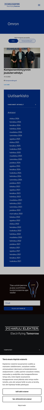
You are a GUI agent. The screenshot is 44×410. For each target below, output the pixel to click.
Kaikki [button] (13, 41)
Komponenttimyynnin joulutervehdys (17, 71)
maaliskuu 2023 (16, 200)
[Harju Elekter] (12, 5)
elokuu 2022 (14, 224)
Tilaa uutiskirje (18, 308)
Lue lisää (6, 84)
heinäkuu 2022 (15, 227)
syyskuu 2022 (15, 220)
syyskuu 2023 (15, 190)
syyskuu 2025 (15, 139)
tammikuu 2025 (16, 159)
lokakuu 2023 (15, 186)
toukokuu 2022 (15, 230)
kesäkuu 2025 (15, 146)
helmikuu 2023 (15, 203)
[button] (39, 5)
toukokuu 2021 (15, 261)
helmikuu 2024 (15, 176)
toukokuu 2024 (15, 173)
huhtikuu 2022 (15, 234)
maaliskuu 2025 (16, 156)
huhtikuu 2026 (15, 129)
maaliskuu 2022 (16, 237)
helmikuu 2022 (15, 241)
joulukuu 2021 (15, 244)
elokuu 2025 (14, 142)
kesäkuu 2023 (15, 193)
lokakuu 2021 (15, 247)
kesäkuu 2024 (15, 169)
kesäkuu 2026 (15, 125)
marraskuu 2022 (16, 213)
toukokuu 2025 (15, 149)
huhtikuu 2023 (15, 196)
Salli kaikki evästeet (22, 392)
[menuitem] (13, 41)
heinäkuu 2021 (15, 254)
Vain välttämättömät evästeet (22, 399)
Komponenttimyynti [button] (27, 41)
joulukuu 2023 (15, 183)
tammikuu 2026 (16, 135)
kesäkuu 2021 (15, 258)
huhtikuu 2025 (15, 152)
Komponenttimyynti (11, 80)
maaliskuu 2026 (16, 132)
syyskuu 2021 (15, 251)
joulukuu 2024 (15, 162)
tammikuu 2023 (16, 207)
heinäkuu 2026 (15, 122)
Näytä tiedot (22, 405)
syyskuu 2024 (15, 166)
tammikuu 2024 (16, 180)
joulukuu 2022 (15, 210)
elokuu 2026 (14, 118)
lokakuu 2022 (15, 217)
